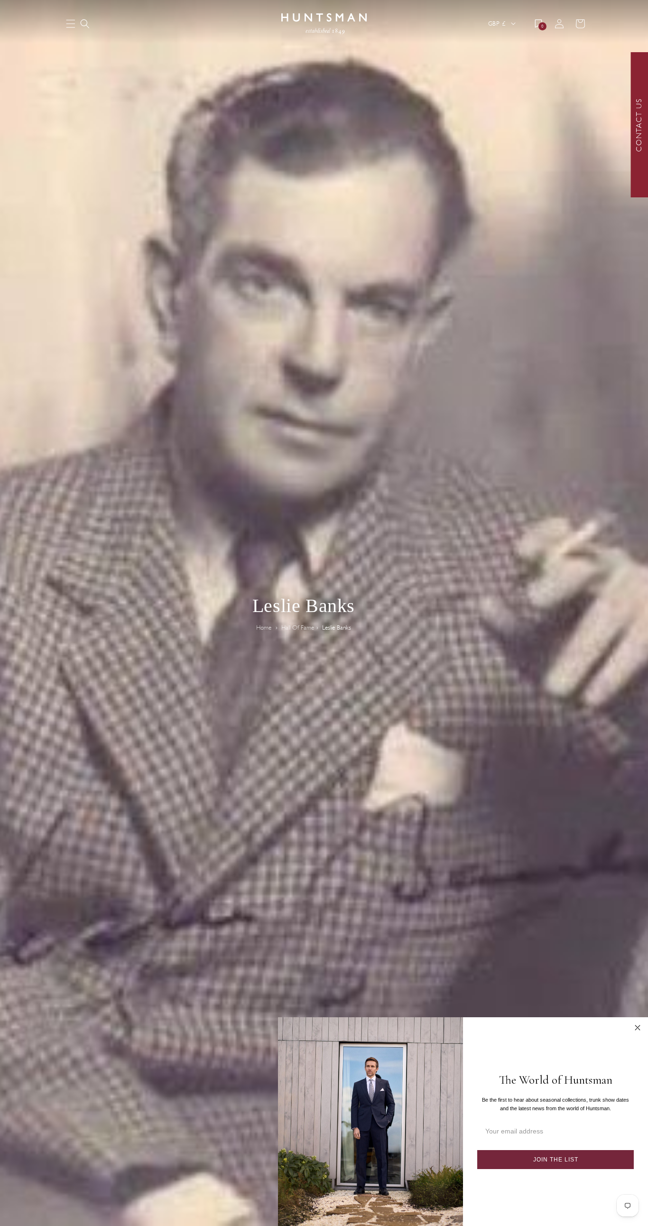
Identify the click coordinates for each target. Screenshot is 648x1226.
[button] (85, 23)
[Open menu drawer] (70, 24)
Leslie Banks (336, 627)
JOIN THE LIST (555, 1159)
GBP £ (496, 23)
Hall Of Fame (297, 627)
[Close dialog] (637, 1027)
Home (263, 627)
